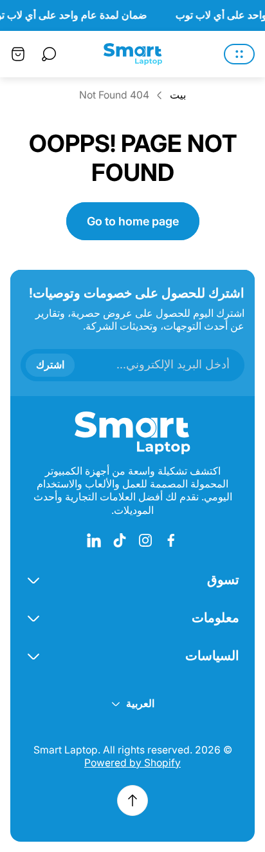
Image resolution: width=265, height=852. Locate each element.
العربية (140, 703)
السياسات (212, 655)
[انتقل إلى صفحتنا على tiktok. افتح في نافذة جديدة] (119, 540)
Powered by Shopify (132, 763)
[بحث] (49, 54)
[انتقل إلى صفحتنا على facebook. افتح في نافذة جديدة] (171, 540)
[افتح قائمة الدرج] (239, 54)
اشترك (50, 364)
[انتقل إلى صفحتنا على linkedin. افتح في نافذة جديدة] (94, 540)
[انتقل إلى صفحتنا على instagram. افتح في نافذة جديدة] (145, 540)
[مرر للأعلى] (132, 800)
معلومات (215, 617)
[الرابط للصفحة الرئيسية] (132, 433)
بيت (178, 95)
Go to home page (133, 221)
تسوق (223, 579)
